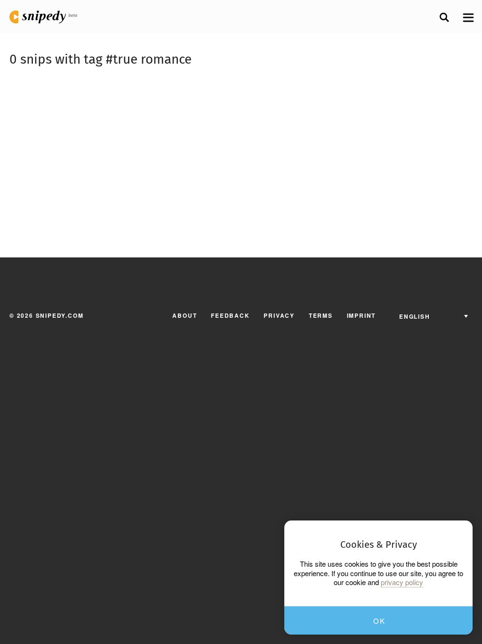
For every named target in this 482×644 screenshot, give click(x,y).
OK (379, 621)
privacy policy (402, 582)
